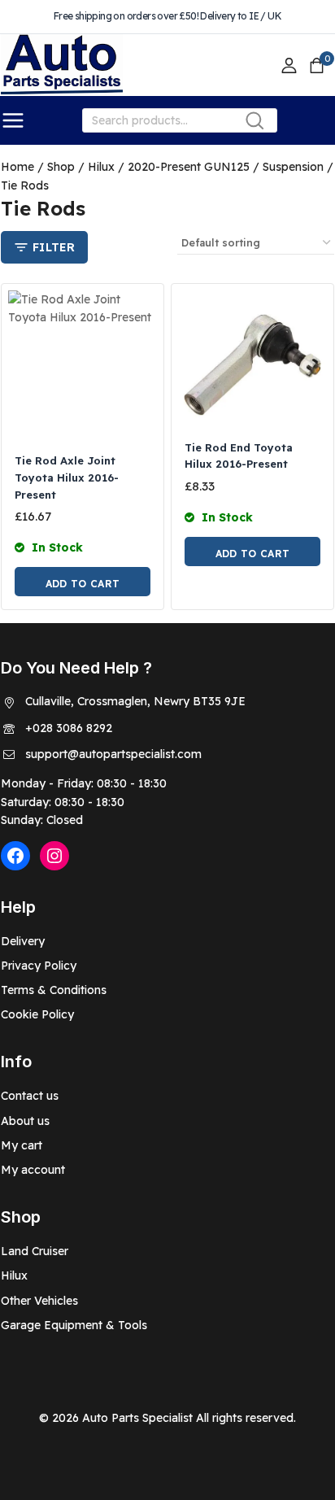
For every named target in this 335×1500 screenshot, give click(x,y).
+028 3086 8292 (68, 728)
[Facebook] (15, 855)
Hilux (14, 1275)
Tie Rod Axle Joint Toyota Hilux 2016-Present (67, 477)
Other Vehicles (39, 1300)
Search (259, 124)
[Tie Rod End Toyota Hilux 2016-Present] (252, 358)
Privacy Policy (38, 965)
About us (25, 1121)
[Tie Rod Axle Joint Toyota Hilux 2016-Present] (82, 364)
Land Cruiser (34, 1251)
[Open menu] (13, 120)
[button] (82, 581)
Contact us (30, 1095)
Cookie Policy (37, 1014)
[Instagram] (54, 855)
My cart (21, 1145)
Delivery (23, 941)
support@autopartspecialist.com (113, 754)
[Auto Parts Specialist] (62, 65)
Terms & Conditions (54, 990)
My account (33, 1169)
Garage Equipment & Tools (74, 1325)
